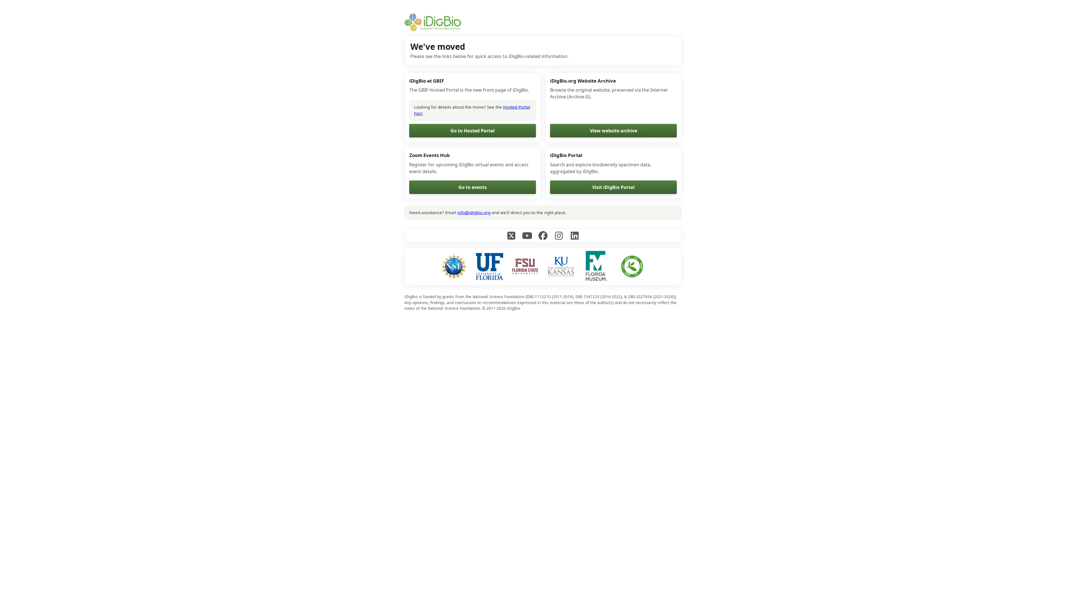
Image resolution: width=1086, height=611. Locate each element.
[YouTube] (527, 235)
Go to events (472, 187)
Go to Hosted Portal (473, 131)
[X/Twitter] (511, 235)
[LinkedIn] (574, 235)
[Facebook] (543, 235)
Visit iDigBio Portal (613, 187)
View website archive (613, 131)
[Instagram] (558, 235)
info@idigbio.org (473, 212)
